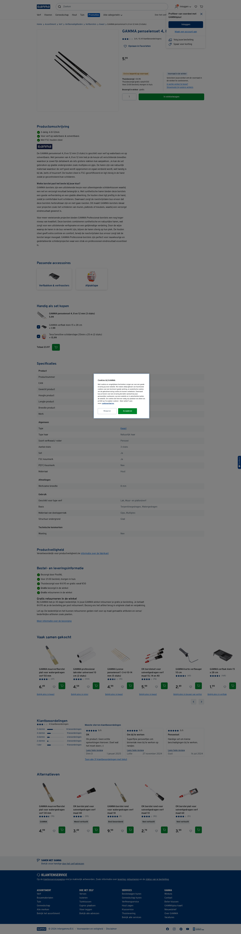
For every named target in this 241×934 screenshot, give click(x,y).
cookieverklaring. (108, 403)
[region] (121, 396)
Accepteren (127, 411)
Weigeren (107, 411)
